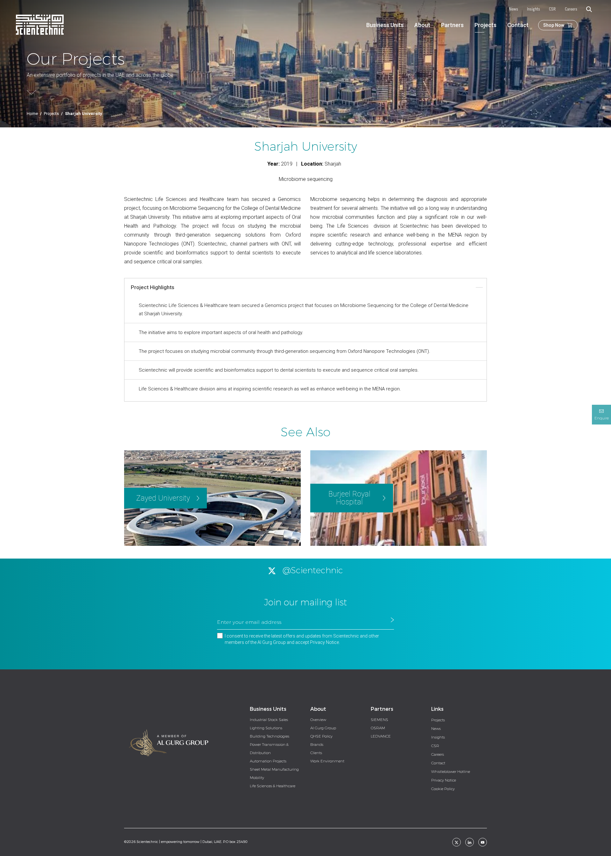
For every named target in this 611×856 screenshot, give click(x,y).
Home (32, 113)
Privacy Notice (324, 642)
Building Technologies (269, 736)
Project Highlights (152, 287)
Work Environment (327, 761)
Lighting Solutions (266, 728)
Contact (518, 25)
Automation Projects (268, 761)
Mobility (257, 777)
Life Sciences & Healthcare (272, 785)
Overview (318, 719)
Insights (533, 9)
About (422, 25)
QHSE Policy (321, 736)
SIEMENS (379, 719)
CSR (552, 9)
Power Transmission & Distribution (269, 748)
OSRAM (378, 728)
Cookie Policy (443, 788)
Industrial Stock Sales (269, 719)
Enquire (601, 418)
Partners (452, 25)
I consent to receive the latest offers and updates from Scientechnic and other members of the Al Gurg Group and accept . (302, 639)
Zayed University (163, 498)
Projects (485, 25)
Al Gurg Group (323, 728)
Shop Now (553, 25)
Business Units (385, 25)
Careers (571, 9)
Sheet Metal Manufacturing (274, 769)
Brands (316, 744)
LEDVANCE (381, 736)
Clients (316, 752)
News (513, 9)
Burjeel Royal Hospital (349, 498)
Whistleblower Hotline (450, 771)
